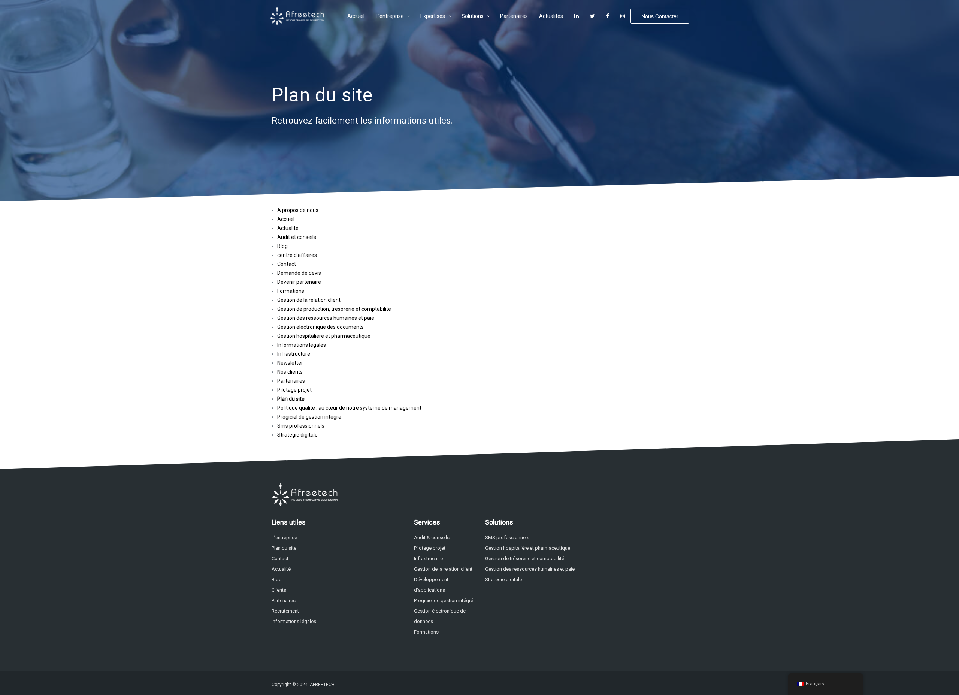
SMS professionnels (507, 537)
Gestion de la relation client (309, 300)
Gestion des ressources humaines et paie (325, 318)
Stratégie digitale (297, 435)
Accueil (285, 219)
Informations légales (301, 345)
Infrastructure (293, 354)
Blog (282, 246)
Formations (290, 291)
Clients (279, 590)
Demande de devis (299, 273)
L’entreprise (284, 537)
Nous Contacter (659, 16)
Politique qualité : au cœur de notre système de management (349, 408)
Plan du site (291, 399)
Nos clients (290, 372)
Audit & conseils (432, 537)
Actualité (288, 228)
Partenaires (291, 381)
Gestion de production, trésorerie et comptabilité (334, 309)
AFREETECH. (323, 684)
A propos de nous (297, 210)
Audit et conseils (296, 237)
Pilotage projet (294, 390)
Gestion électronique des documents (320, 327)
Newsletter (290, 363)
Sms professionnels (300, 426)
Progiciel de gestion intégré (309, 417)
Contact (286, 264)
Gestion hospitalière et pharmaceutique (323, 336)
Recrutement (285, 611)
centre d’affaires (297, 255)
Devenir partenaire (299, 282)
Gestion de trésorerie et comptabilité (524, 558)
